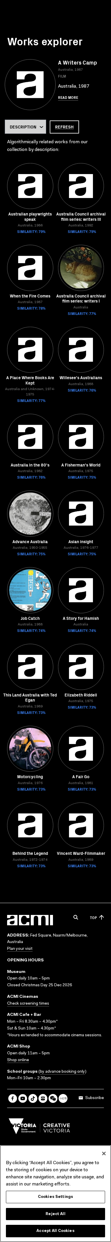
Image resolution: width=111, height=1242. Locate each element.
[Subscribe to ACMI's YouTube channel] (22, 1098)
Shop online (18, 1060)
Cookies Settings (55, 1197)
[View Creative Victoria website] (39, 1128)
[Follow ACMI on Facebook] (12, 1098)
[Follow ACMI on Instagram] (42, 1098)
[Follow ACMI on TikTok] (32, 1098)
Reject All (55, 1214)
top (93, 917)
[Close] (103, 1153)
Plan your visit (20, 949)
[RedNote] (63, 1098)
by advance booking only (62, 1072)
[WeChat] (53, 1098)
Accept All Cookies (55, 1231)
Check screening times (28, 1004)
